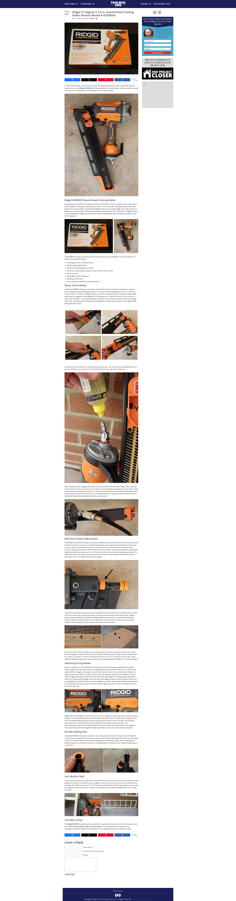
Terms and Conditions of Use (142, 899)
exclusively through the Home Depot (88, 826)
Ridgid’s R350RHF (86, 88)
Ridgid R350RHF (73, 824)
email (92, 18)
